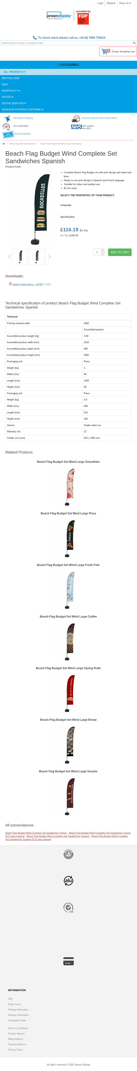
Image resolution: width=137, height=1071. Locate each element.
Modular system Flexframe (22, 109)
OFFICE (7, 96)
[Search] (134, 43)
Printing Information (18, 1009)
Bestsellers (10, 78)
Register (111, 3)
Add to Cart (120, 252)
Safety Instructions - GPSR (27, 284)
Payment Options (17, 1044)
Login (100, 3)
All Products (14, 71)
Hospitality (10, 90)
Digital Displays (13, 103)
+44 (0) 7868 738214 (92, 37)
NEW (4, 84)
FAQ (10, 999)
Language (65, 205)
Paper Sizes (14, 1004)
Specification (67, 217)
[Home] (4, 144)
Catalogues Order (17, 1020)
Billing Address (15, 1039)
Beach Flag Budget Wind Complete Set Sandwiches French (36, 833)
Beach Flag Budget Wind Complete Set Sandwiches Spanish (58, 836)
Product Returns (16, 1033)
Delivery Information (18, 1015)
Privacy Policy (15, 1049)
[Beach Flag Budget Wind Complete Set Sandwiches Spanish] (20, 256)
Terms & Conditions (18, 1028)
